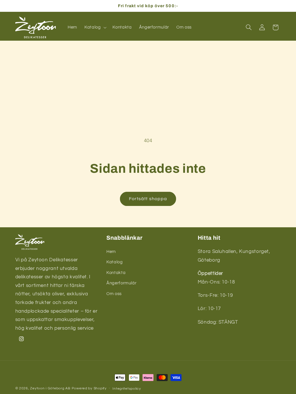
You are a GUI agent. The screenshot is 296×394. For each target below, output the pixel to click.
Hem (111, 251)
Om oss (114, 294)
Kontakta (115, 273)
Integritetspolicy (126, 388)
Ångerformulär (121, 283)
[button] (95, 27)
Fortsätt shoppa (148, 198)
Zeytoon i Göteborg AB (50, 388)
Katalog (114, 262)
